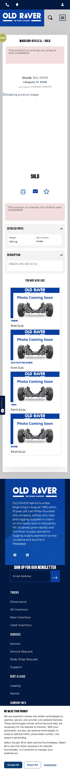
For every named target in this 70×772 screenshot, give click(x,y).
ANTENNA (14, 446)
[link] (24, 192)
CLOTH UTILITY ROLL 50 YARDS (22, 363)
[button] (62, 5)
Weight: (12, 237)
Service (15, 643)
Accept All (13, 764)
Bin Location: (43, 237)
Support (16, 667)
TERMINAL (14, 321)
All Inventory (19, 609)
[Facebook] (15, 555)
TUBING (13, 405)
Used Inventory (21, 625)
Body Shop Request (24, 659)
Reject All (32, 764)
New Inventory (20, 617)
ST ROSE (41, 82)
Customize (50, 764)
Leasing (15, 685)
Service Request (21, 651)
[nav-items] (7, 5)
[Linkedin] (27, 555)
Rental (15, 693)
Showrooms (18, 601)
